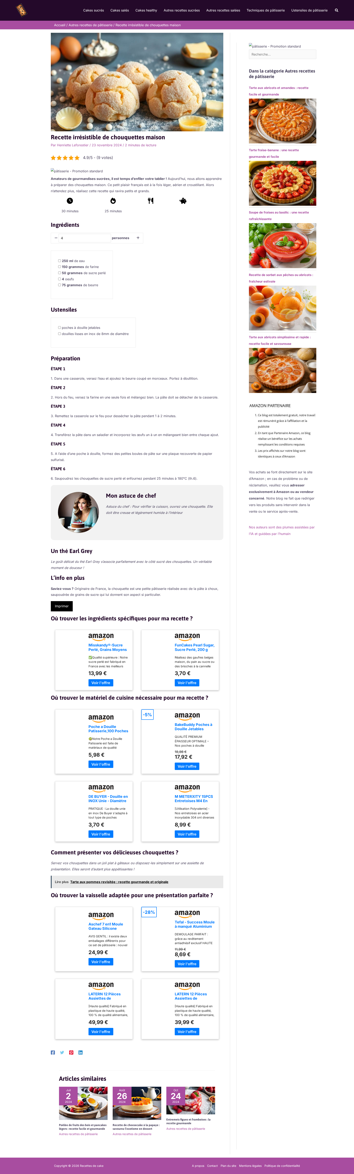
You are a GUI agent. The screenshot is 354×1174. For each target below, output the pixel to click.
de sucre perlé (84, 273)
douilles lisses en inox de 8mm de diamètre (95, 334)
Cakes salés (119, 10)
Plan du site (228, 1165)
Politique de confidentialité (282, 1165)
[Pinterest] (71, 1052)
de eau (73, 261)
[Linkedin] (80, 1052)
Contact (212, 1165)
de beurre (80, 285)
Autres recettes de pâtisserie (78, 1134)
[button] (337, 10)
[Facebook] (53, 1052)
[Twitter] (62, 1052)
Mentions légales (250, 1165)
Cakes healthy (146, 10)
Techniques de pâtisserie (266, 10)
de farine (80, 267)
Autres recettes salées (223, 10)
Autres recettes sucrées (182, 10)
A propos (198, 1165)
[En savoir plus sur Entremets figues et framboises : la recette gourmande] (190, 1100)
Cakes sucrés (93, 10)
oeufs (68, 279)
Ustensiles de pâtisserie (309, 10)
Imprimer (62, 606)
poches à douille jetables (81, 328)
